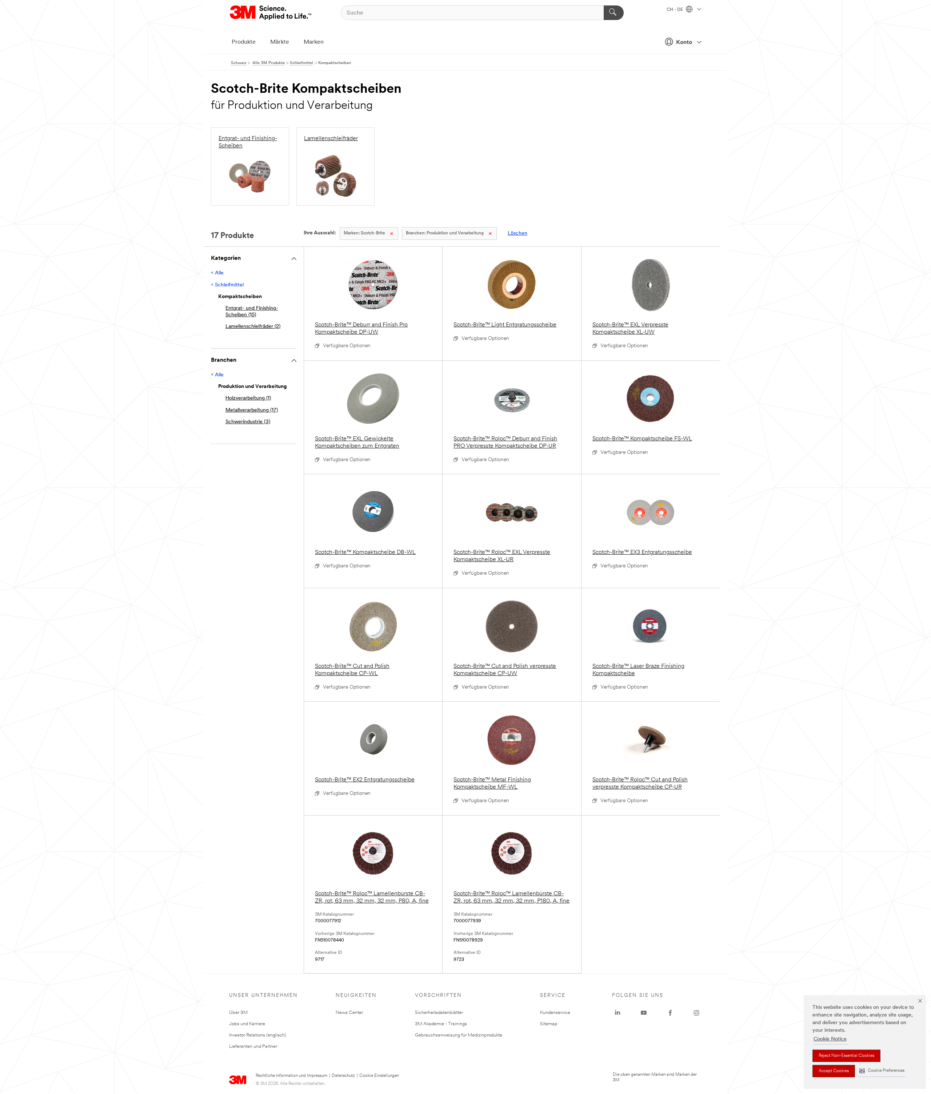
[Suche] (614, 12)
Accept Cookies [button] (834, 1071)
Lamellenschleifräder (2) (252, 326)
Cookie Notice (830, 1039)
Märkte (279, 42)
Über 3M (238, 1012)
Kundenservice (555, 1012)
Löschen (517, 233)
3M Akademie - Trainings (441, 1024)
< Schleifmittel (227, 285)
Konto (684, 42)
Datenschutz (343, 1076)
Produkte (244, 42)
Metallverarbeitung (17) (251, 410)
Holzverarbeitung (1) (248, 398)
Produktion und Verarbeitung (445, 233)
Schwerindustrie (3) (247, 422)
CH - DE (675, 10)
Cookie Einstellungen (379, 1076)
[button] (882, 1071)
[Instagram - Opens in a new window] (696, 1012)
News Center (349, 1012)
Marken (314, 42)
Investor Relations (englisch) (257, 1035)
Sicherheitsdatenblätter (439, 1012)
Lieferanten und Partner (253, 1046)
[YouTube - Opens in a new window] (643, 1012)
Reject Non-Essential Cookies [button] (846, 1056)
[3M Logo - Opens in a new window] (271, 12)
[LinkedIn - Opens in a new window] (617, 1012)
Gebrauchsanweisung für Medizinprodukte (458, 1035)
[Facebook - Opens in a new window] (670, 1012)
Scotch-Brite (364, 233)
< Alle (217, 273)
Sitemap (549, 1024)
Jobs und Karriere (247, 1024)
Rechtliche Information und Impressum (291, 1076)
